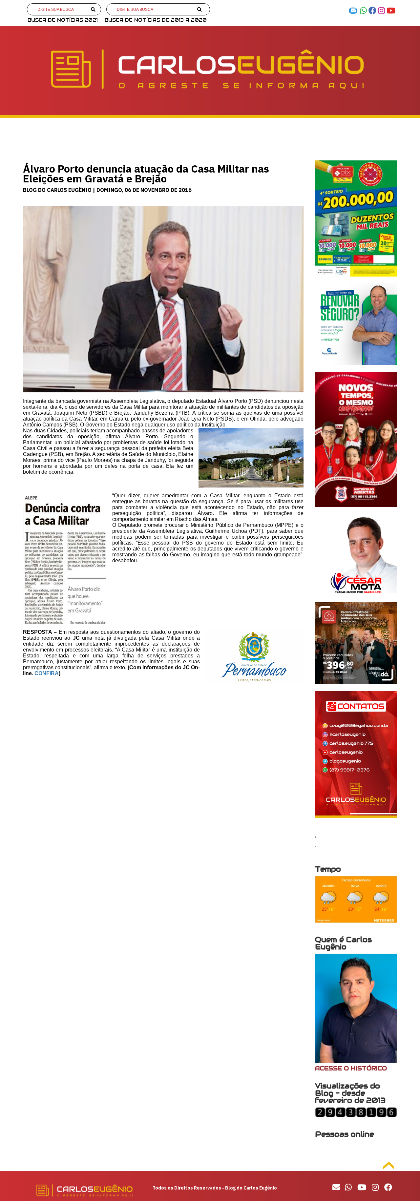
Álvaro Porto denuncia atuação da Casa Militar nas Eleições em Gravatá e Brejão (146, 173)
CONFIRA (46, 673)
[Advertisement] (163, 742)
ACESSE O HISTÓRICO (351, 1068)
